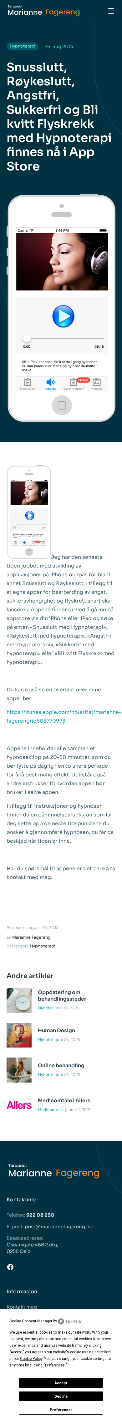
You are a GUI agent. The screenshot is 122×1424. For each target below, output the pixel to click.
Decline (61, 1396)
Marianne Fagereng (31, 937)
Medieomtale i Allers (64, 1101)
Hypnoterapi (22, 46)
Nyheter (45, 1008)
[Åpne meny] (111, 11)
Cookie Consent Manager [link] (30, 1321)
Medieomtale (50, 1109)
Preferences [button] (55, 1365)
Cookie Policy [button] (31, 1358)
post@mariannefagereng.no (59, 1227)
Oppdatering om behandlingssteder (62, 995)
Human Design (56, 1031)
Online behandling (61, 1066)
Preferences (61, 1410)
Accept (61, 1383)
